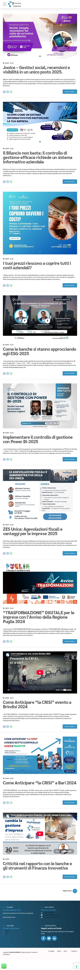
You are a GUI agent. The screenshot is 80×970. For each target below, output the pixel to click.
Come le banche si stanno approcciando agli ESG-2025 (39, 351)
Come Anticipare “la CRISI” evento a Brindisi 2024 (37, 704)
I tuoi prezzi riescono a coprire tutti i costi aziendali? (37, 265)
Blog (11, 63)
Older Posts (67, 891)
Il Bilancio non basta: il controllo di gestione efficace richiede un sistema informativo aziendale (37, 157)
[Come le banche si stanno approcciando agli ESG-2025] (40, 317)
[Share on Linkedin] (7, 91)
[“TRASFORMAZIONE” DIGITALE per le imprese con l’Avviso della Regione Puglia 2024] (40, 583)
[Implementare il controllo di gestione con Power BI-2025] (40, 405)
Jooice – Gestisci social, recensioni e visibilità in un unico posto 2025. (36, 69)
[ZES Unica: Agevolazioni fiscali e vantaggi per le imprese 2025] (40, 494)
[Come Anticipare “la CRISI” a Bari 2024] (40, 755)
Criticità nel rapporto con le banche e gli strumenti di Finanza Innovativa (37, 865)
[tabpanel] (40, 36)
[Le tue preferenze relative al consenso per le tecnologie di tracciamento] (76, 966)
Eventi (7, 63)
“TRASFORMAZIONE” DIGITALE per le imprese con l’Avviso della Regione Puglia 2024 (38, 616)
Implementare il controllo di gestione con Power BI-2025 (38, 439)
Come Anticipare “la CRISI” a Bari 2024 (39, 782)
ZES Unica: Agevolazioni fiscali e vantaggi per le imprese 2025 (32, 531)
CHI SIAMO (51, 951)
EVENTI (59, 951)
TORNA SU (74, 951)
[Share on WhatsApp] (11, 91)
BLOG (65, 951)
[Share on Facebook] (4, 91)
